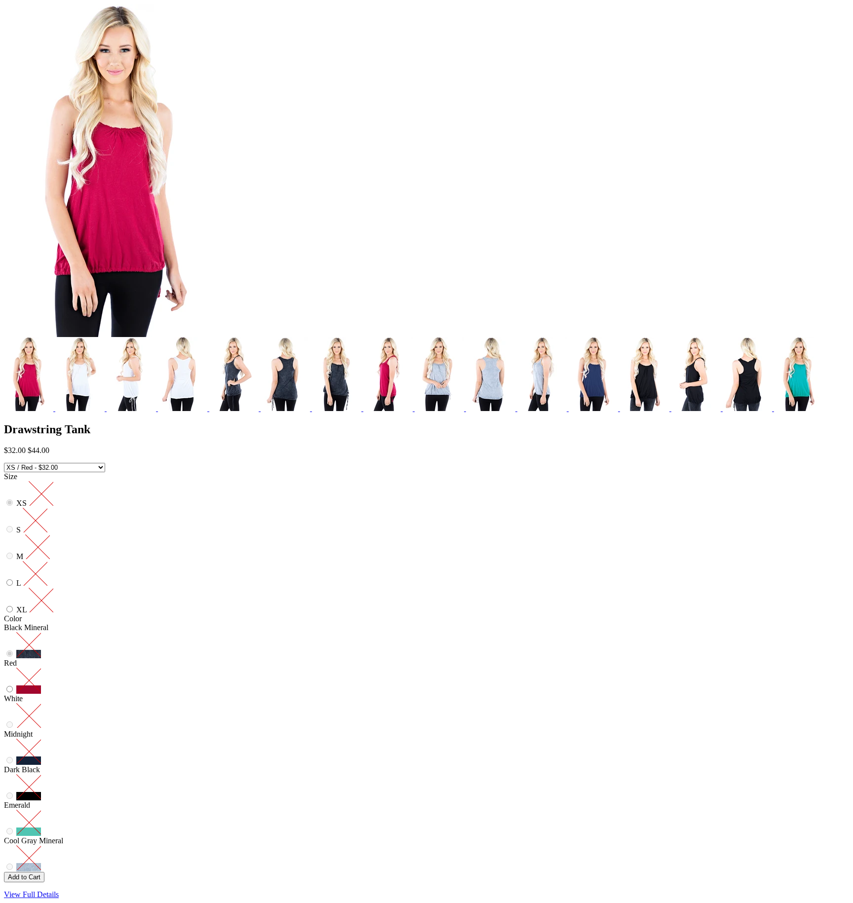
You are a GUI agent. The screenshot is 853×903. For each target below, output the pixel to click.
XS (22, 503)
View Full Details (31, 894)
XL (22, 609)
